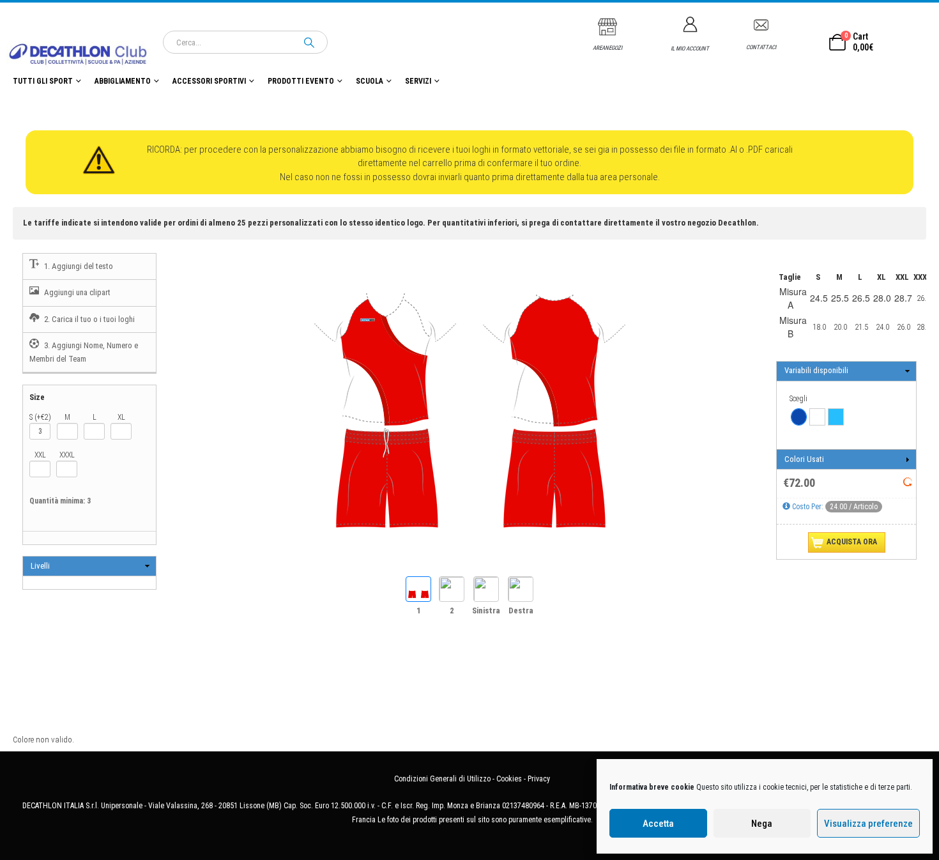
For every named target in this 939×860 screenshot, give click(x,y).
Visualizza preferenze (868, 823)
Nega (761, 823)
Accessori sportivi (209, 81)
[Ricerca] (309, 42)
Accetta (658, 823)
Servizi (418, 81)
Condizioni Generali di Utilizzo (442, 778)
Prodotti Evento (301, 81)
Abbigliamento (123, 81)
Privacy (539, 778)
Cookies (509, 778)
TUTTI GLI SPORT (43, 81)
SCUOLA (369, 81)
